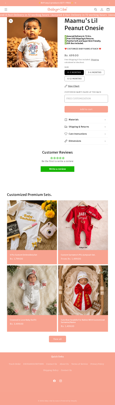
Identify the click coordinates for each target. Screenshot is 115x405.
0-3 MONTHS (74, 72)
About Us (64, 364)
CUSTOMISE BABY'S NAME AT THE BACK (83, 92)
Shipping (95, 60)
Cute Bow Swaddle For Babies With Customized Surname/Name (83, 321)
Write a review (57, 169)
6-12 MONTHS (74, 78)
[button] (6, 9)
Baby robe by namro (53, 401)
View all (57, 339)
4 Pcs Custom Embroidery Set (23, 255)
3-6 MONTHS (94, 72)
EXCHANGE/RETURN (33, 364)
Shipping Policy (50, 370)
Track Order (15, 364)
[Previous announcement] (5, 3)
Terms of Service (79, 364)
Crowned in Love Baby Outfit (23, 320)
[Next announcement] (109, 3)
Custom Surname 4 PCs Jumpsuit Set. (78, 255)
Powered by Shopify (69, 401)
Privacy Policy (97, 364)
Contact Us (51, 364)
